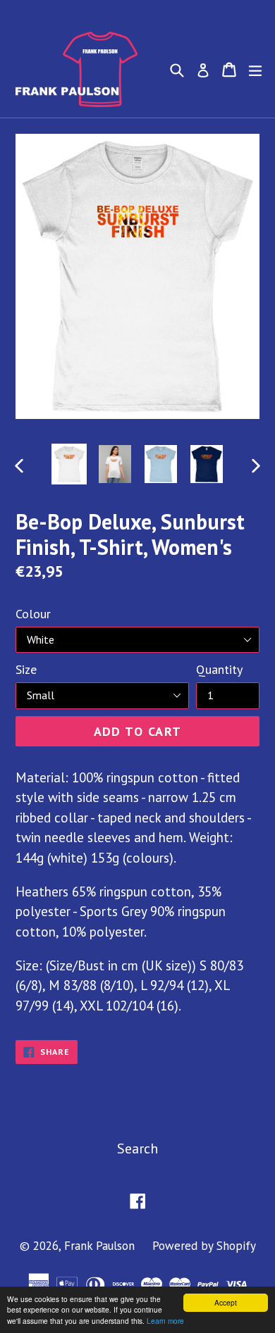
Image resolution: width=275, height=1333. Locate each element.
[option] (69, 464)
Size (26, 669)
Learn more (165, 1320)
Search (137, 1148)
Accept (225, 1302)
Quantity (219, 669)
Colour (33, 614)
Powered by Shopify (204, 1245)
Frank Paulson (99, 1245)
